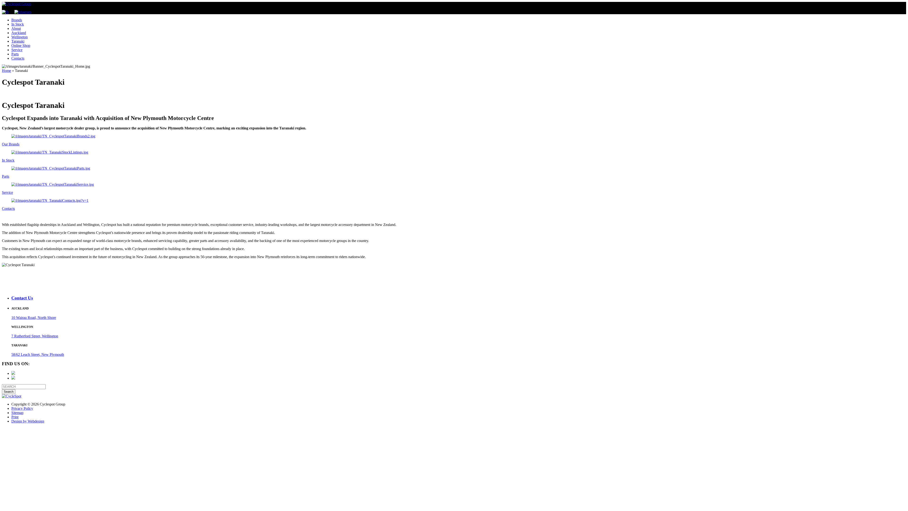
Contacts (17, 58)
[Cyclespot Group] (16, 4)
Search (8, 391)
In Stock (17, 24)
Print (14, 417)
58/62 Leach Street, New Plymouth (37, 354)
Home (6, 71)
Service (16, 50)
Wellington (19, 37)
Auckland (18, 33)
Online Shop (20, 46)
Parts (15, 54)
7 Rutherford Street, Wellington (34, 336)
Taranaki (17, 41)
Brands (16, 20)
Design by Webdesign (27, 421)
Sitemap (17, 413)
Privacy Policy (22, 408)
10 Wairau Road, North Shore (33, 318)
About (16, 28)
